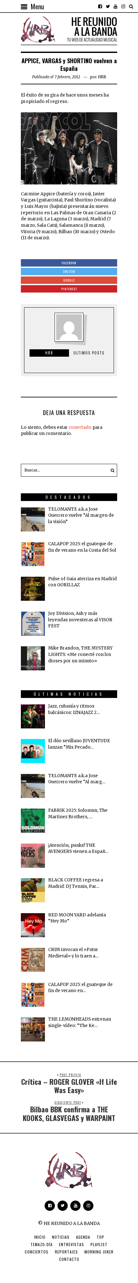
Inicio (40, 1237)
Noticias (61, 1237)
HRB (102, 76)
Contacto (69, 1259)
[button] (110, 470)
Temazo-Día (41, 1244)
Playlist (99, 1244)
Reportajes (66, 1251)
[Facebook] (100, 6)
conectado (80, 427)
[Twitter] (108, 6)
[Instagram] (123, 6)
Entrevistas (71, 1244)
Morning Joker (99, 1251)
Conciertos (36, 1251)
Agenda (83, 1237)
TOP (100, 1237)
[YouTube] (115, 6)
